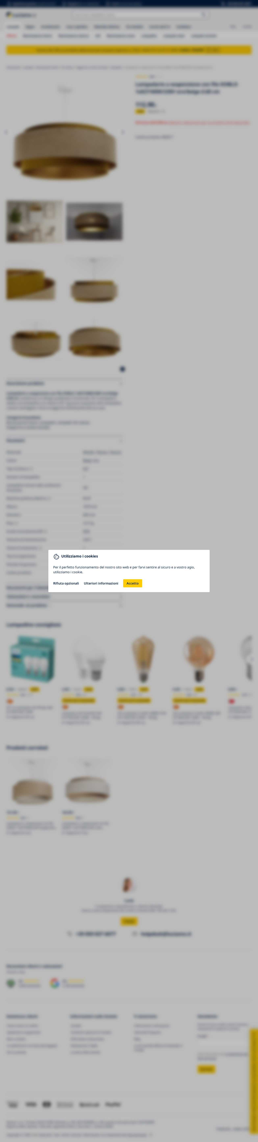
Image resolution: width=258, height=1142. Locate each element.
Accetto (133, 583)
